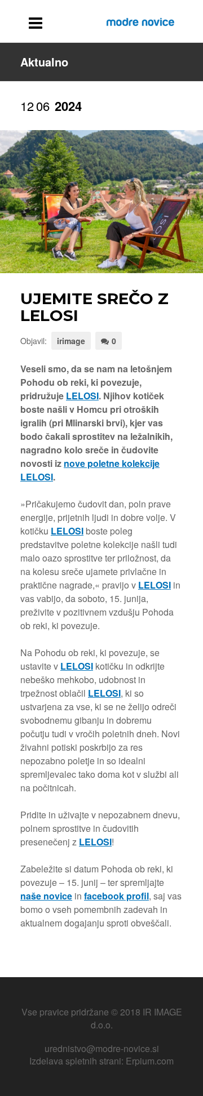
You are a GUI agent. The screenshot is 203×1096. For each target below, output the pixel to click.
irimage (71, 340)
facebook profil (116, 895)
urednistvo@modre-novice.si (102, 1048)
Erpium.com (150, 1060)
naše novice (46, 895)
